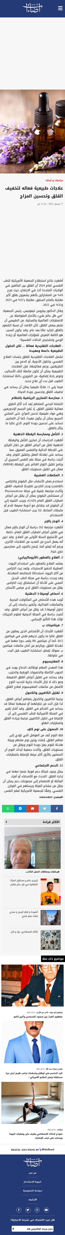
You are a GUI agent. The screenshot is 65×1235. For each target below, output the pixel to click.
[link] (18, 1210)
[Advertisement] (32, 53)
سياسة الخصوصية (32, 1191)
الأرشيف (32, 1199)
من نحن (32, 1173)
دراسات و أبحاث (54, 180)
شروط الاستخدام (32, 1182)
